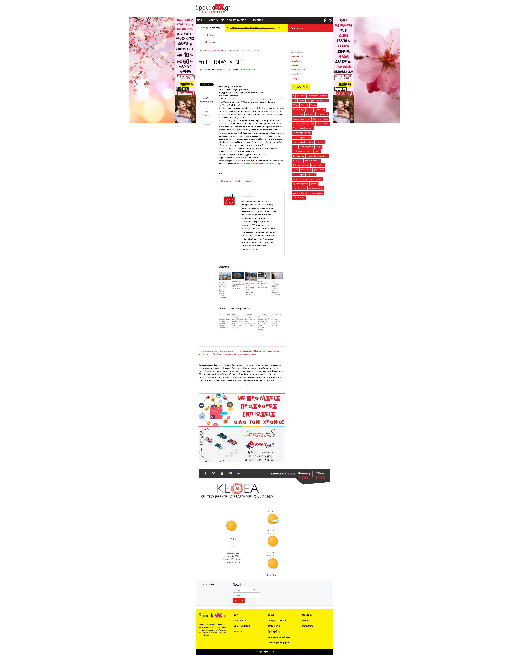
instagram (307, 626)
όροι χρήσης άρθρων (279, 637)
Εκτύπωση (206, 115)
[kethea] (264, 472)
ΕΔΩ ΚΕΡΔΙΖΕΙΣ (236, 20)
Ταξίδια (319, 147)
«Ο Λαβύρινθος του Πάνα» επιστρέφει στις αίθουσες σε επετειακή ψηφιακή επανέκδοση (224, 321)
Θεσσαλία (310, 114)
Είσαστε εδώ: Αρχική (208, 51)
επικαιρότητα (297, 52)
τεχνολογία (296, 61)
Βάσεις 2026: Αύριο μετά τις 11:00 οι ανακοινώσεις (263, 284)
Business (301, 96)
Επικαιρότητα (298, 114)
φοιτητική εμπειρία (316, 188)
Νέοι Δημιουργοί (307, 124)
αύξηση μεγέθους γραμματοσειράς (208, 105)
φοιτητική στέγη (299, 197)
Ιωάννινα (317, 119)
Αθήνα (295, 105)
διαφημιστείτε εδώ (277, 620)
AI (294, 96)
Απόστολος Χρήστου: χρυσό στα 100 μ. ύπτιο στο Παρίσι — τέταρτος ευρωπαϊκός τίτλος (263, 322)
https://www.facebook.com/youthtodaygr (263, 164)
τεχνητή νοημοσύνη (300, 184)
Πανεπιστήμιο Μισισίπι (302, 133)
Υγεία (317, 151)
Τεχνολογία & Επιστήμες (302, 151)
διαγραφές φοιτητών (301, 165)
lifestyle (294, 65)
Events (238, 181)
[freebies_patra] (242, 429)
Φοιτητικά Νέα (249, 70)
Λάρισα (296, 124)
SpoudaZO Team (222, 70)
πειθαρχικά (311, 174)
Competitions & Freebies (317, 96)
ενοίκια (295, 170)
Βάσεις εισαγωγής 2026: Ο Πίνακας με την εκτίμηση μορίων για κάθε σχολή (276, 288)
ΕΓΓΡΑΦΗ (239, 601)
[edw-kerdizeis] (242, 396)
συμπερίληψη (316, 179)
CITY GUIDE (216, 20)
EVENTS (258, 20)
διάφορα (295, 78)
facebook (307, 615)
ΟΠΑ (319, 124)
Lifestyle (310, 100)
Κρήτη (325, 119)
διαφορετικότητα (317, 165)
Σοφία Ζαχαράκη (306, 147)
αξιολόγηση (297, 161)
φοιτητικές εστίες (299, 188)
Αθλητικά (304, 105)
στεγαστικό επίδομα (301, 179)
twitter (305, 620)
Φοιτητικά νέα (226, 181)
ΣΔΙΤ (295, 147)
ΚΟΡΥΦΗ (210, 584)
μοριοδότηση (319, 170)
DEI (294, 100)
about (271, 615)
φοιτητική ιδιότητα (300, 193)
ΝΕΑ (199, 20)
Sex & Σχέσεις (322, 100)
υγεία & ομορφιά (298, 70)
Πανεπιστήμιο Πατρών (302, 137)
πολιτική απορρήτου (278, 642)
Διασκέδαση (320, 110)
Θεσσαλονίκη (322, 114)
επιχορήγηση (306, 170)
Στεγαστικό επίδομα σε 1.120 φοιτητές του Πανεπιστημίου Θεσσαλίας (250, 320)
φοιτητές (314, 184)
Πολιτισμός (320, 142)
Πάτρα (247, 181)
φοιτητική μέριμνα (316, 193)
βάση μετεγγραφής (312, 161)
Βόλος (309, 110)
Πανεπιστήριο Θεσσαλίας (303, 142)
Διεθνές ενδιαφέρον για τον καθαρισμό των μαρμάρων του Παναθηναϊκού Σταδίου (237, 321)
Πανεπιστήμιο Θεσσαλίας (303, 128)
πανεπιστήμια (298, 174)
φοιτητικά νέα (233, 51)
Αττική (313, 105)
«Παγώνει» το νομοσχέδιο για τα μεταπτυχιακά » (234, 354)
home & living (297, 74)
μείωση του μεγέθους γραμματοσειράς (205, 105)
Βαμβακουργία (298, 110)
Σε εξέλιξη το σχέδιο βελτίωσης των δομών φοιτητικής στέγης (250, 288)
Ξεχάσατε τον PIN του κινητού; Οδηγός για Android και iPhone (276, 320)
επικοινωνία (274, 626)
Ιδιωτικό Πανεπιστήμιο (302, 119)
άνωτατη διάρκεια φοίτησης (317, 156)
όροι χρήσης (274, 631)
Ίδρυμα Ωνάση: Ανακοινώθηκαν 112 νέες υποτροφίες (238, 285)
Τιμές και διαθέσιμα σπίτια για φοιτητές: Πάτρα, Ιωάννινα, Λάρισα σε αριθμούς (222, 290)
